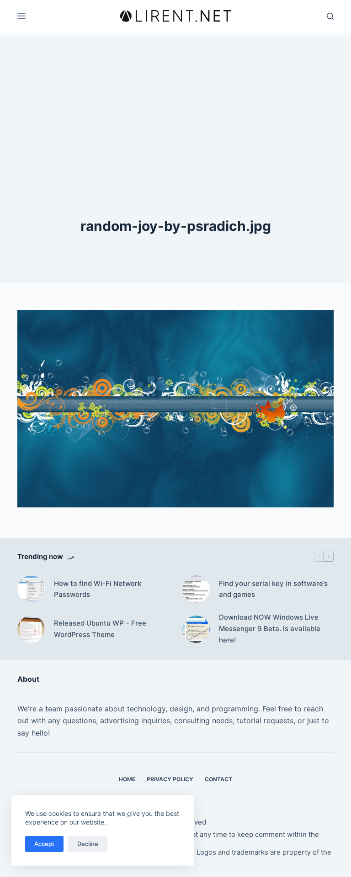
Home (127, 779)
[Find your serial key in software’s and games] (196, 589)
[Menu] (21, 16)
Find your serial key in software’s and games (273, 589)
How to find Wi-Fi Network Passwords (97, 589)
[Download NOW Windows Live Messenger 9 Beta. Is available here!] (196, 629)
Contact (218, 779)
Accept (44, 843)
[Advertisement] (175, 100)
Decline (87, 843)
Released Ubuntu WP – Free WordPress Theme (100, 629)
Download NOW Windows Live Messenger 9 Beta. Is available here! (269, 628)
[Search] (330, 16)
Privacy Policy (170, 779)
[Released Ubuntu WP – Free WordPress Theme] (31, 629)
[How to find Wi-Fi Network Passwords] (31, 589)
